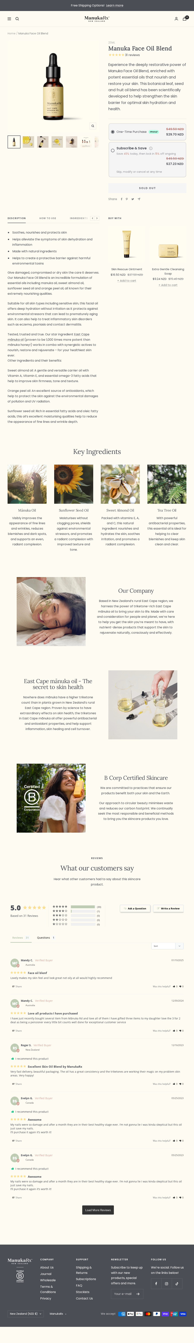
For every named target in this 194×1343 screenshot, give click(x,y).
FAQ (79, 1285)
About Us (47, 1267)
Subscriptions (86, 1279)
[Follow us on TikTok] (177, 1283)
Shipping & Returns (84, 1270)
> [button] (98, 1210)
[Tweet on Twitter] (132, 199)
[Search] (17, 19)
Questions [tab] (43, 937)
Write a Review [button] (170, 908)
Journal (45, 1274)
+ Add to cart (126, 281)
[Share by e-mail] (139, 199)
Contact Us (84, 1298)
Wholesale (48, 1280)
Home (12, 33)
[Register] (138, 1294)
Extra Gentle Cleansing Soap (168, 271)
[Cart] (184, 19)
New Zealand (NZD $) (24, 1314)
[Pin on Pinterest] (127, 199)
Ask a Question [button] (137, 908)
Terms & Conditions (48, 1289)
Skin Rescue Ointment (126, 269)
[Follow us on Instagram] (166, 1283)
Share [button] (18, 986)
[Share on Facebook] (121, 199)
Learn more (114, 5)
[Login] (176, 18)
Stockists (82, 1292)
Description (17, 218)
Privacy (45, 1298)
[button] (175, 986)
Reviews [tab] (17, 937)
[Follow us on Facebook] (156, 1283)
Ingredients (79, 218)
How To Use (47, 218)
